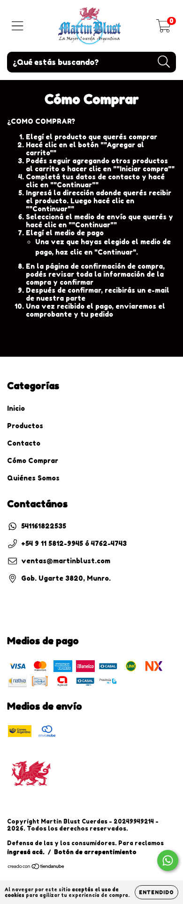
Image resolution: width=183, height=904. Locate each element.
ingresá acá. (26, 852)
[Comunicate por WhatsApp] (167, 860)
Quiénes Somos (33, 478)
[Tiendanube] (36, 867)
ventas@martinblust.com (65, 561)
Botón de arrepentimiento (95, 852)
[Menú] (17, 26)
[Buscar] (164, 62)
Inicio (16, 408)
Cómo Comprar (32, 460)
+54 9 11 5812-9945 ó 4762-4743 (74, 543)
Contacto (23, 443)
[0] (163, 28)
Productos (25, 426)
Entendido (156, 892)
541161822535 (43, 526)
